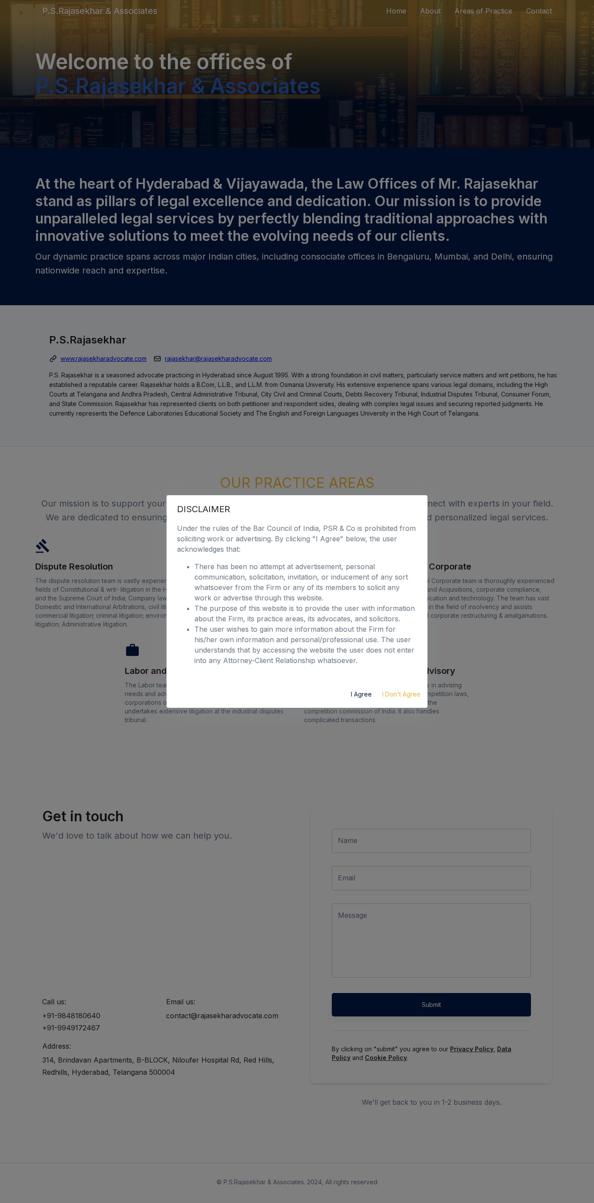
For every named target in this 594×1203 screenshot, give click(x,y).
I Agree (361, 694)
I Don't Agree (401, 694)
